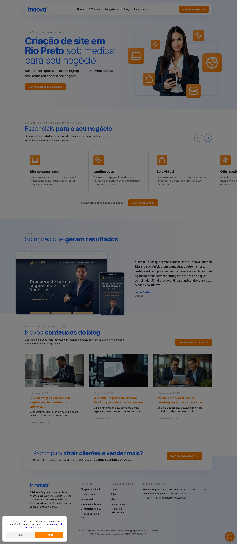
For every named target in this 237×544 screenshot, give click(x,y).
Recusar (20, 535)
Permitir (49, 535)
